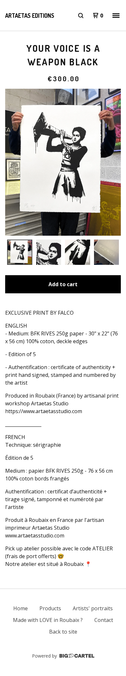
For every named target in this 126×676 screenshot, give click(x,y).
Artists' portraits (93, 608)
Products (50, 608)
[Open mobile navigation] (116, 15)
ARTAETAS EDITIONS (29, 15)
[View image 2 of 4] (48, 252)
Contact (103, 620)
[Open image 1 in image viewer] (63, 162)
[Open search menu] (81, 15)
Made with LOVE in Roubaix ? (48, 620)
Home (20, 608)
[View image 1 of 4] (19, 252)
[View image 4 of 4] (106, 252)
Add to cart (63, 284)
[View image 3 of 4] (77, 252)
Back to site (63, 631)
